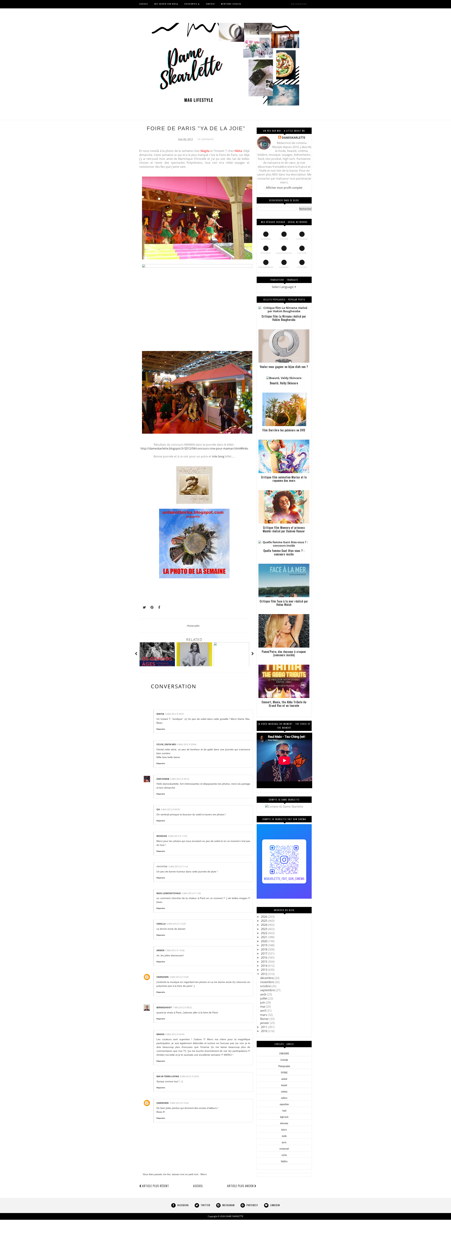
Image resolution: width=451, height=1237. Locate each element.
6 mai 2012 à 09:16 (179, 778)
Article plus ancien (240, 1186)
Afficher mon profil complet (284, 188)
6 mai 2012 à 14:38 (174, 950)
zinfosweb (162, 778)
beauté (284, 1085)
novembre (267, 982)
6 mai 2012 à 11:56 (191, 893)
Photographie (193, 625)
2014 (264, 966)
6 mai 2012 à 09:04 (186, 744)
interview (284, 1123)
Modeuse (161, 836)
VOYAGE (284, 1072)
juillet (264, 998)
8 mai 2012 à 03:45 (174, 1034)
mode (284, 1136)
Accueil (198, 1186)
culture (284, 1098)
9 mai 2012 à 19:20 (179, 1102)
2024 (264, 925)
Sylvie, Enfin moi (166, 744)
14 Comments (205, 139)
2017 (264, 953)
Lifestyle (284, 1059)
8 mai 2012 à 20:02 (189, 1076)
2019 (264, 945)
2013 (264, 970)
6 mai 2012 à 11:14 (178, 866)
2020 (264, 941)
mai (263, 1006)
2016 (264, 957)
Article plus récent (155, 1186)
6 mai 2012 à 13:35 (176, 923)
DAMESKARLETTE (293, 138)
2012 (264, 974)
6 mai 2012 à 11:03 (177, 836)
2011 (264, 1027)
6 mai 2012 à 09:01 (174, 713)
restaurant (284, 1148)
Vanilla (161, 923)
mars (264, 1015)
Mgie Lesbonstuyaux (168, 893)
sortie (284, 1155)
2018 (264, 949)
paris (284, 1142)
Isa (158, 809)
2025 (264, 921)
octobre (265, 986)
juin (263, 1002)
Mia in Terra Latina (167, 1076)
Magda (160, 1034)
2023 (264, 929)
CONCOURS (284, 1053)
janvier (265, 1023)
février (265, 1019)
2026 (264, 917)
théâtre (284, 1161)
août (263, 994)
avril (263, 1011)
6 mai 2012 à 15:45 (179, 977)
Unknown (162, 977)
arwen (160, 950)
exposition (284, 1104)
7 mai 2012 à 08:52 (182, 1007)
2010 (264, 1031)
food (284, 1110)
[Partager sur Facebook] (158, 607)
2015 (264, 962)
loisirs (284, 1129)
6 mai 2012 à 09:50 (170, 809)
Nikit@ (160, 713)
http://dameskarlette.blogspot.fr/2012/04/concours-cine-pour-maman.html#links (194, 448)
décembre (267, 978)
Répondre (160, 729)
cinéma (284, 1091)
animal (284, 1079)
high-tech (284, 1117)
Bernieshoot (164, 1007)
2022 (264, 933)
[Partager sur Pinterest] (150, 607)
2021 (264, 937)
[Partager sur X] (142, 607)
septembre (268, 990)
